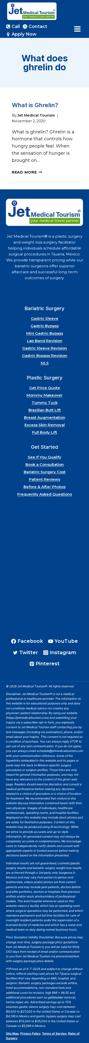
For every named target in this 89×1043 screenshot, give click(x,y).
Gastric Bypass (45, 325)
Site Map (12, 1033)
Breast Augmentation (44, 417)
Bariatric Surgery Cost (45, 472)
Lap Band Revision (44, 340)
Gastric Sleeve (44, 318)
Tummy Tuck (45, 402)
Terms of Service (54, 1033)
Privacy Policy (30, 1033)
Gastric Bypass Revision (44, 355)
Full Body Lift (44, 432)
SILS (45, 363)
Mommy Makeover (44, 395)
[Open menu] (77, 29)
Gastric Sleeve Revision (44, 348)
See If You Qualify (44, 457)
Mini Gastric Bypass (44, 333)
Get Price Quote (44, 387)
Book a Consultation (44, 464)
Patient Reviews (44, 479)
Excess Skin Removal (44, 424)
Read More (27, 172)
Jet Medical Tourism (36, 115)
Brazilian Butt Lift (44, 410)
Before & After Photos (44, 486)
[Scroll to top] (78, 1025)
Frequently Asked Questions (44, 494)
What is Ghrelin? (35, 105)
